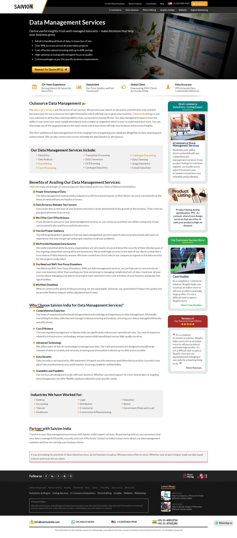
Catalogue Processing (144, 155)
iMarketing (140, 493)
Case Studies (151, 4)
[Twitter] (58, 476)
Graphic (118, 493)
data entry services (44, 109)
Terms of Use (117, 487)
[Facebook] (46, 476)
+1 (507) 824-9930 (181, 3)
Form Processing (47, 167)
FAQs (87, 487)
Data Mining (45, 163)
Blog (162, 4)
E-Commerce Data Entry (82, 493)
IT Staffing (104, 487)
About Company (135, 4)
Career (95, 487)
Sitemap (67, 487)
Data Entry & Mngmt (39, 493)
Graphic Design (167, 10)
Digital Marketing (199, 10)
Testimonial (78, 487)
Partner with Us (55, 487)
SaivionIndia (139, 113)
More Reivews (193, 368)
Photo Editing (149, 10)
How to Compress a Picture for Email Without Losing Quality (187, 497)
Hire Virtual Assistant (116, 4)
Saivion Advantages (37, 487)
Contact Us (201, 4)
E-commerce (115, 10)
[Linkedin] (52, 476)
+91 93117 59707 (85, 521)
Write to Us (130, 487)
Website (183, 10)
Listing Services (60, 493)
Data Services (132, 10)
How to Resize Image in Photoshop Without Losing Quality (187, 507)
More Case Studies (191, 305)
